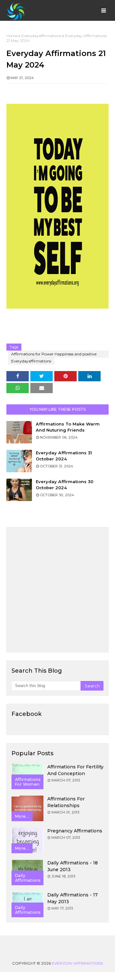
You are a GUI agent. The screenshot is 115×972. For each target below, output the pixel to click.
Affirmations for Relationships (66, 802)
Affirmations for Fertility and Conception (75, 770)
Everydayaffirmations (41, 35)
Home (12, 35)
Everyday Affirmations (77, 963)
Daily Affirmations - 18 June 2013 (72, 866)
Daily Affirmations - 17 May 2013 (72, 898)
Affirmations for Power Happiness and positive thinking (53, 355)
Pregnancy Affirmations (74, 831)
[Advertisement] (57, 589)
